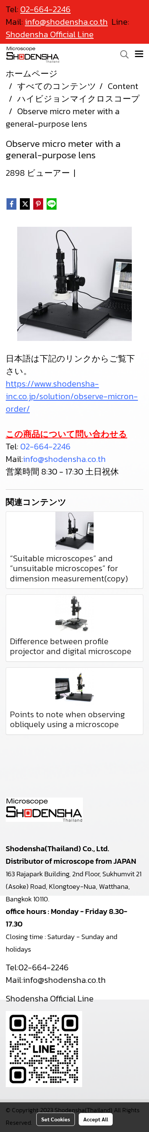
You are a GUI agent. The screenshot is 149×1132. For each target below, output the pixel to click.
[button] (122, 54)
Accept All (95, 1119)
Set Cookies (55, 1119)
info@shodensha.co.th (64, 459)
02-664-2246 (45, 446)
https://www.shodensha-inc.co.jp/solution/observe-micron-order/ (72, 396)
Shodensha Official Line (50, 34)
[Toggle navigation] (139, 54)
